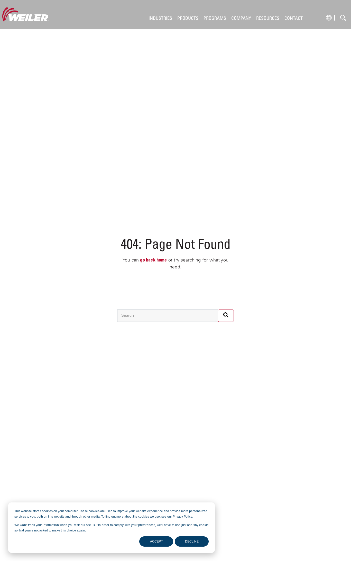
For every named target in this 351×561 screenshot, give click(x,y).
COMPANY (241, 18)
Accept (156, 541)
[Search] (226, 316)
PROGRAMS (215, 18)
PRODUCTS (187, 18)
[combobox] (167, 316)
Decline (192, 541)
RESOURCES (267, 18)
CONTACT (293, 18)
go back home (153, 260)
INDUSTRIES (160, 18)
